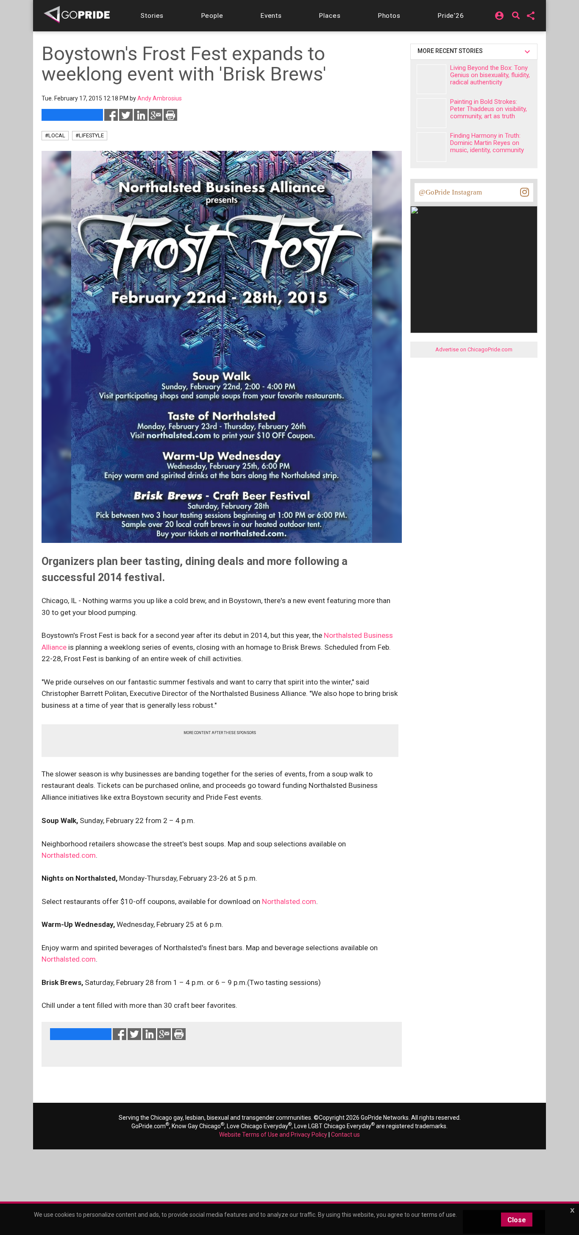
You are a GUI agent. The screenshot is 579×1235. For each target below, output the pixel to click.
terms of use (438, 1214)
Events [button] (271, 15)
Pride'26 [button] (450, 15)
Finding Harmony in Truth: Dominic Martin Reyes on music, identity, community (487, 143)
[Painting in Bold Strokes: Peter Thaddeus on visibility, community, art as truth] (431, 113)
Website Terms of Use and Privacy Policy (273, 1134)
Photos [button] (389, 15)
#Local (55, 135)
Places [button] (329, 15)
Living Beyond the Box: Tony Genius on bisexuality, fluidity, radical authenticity (490, 75)
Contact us (345, 1134)
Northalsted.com (69, 855)
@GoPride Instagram (450, 192)
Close (516, 1220)
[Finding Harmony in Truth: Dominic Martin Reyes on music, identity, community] (431, 147)
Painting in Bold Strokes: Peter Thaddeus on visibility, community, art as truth (488, 109)
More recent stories (451, 50)
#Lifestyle (89, 135)
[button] (152, 16)
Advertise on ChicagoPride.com (473, 349)
